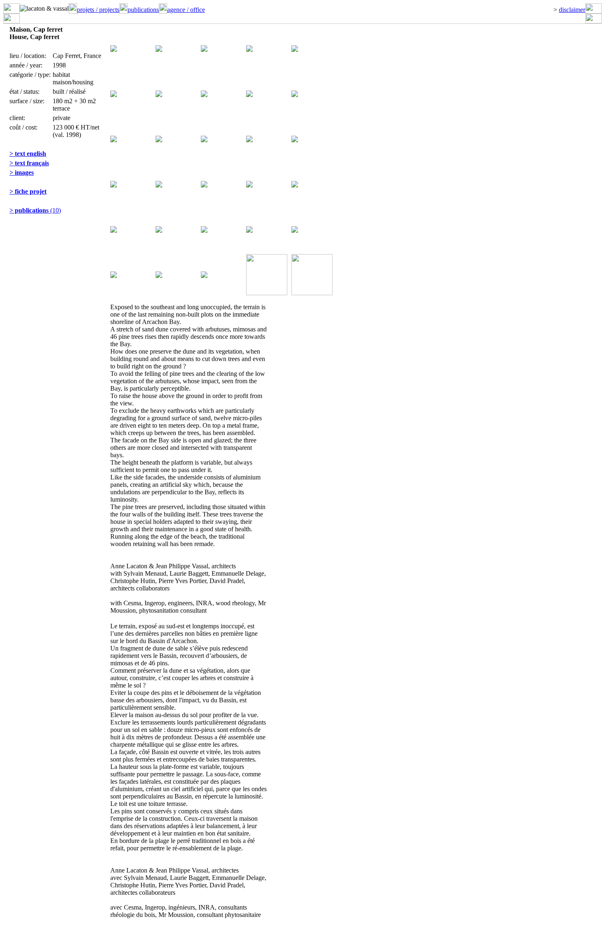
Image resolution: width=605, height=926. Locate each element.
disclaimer (572, 9)
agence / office (186, 9)
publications (143, 9)
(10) (35, 210)
